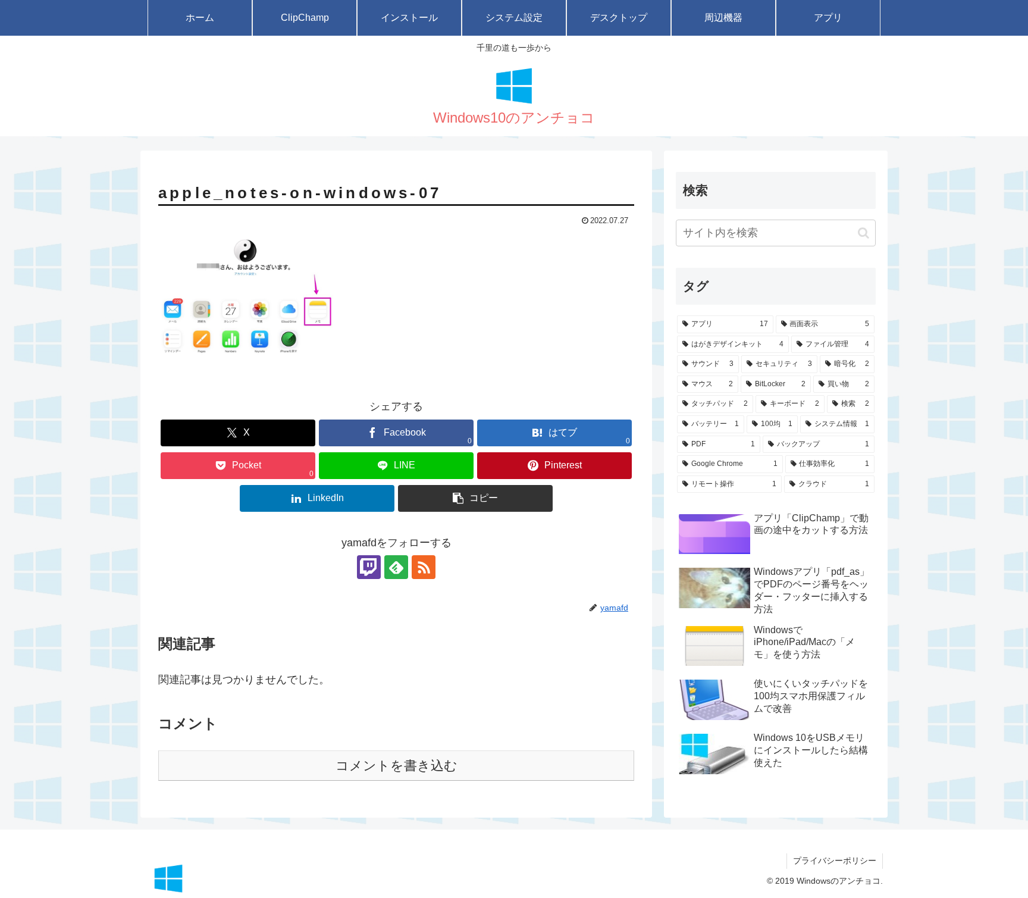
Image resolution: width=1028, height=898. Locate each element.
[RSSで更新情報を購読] (423, 567)
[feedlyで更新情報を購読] (396, 567)
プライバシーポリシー (834, 860)
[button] (475, 498)
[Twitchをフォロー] (369, 567)
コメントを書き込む (396, 765)
